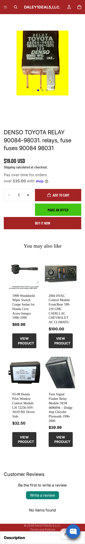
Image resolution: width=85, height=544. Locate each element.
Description (14, 537)
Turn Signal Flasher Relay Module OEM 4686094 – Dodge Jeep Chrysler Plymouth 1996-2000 (60, 407)
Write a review (42, 495)
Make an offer (58, 210)
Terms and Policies (42, 529)
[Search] (15, 7)
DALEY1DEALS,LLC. (48, 525)
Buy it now (42, 223)
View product (26, 340)
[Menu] (5, 7)
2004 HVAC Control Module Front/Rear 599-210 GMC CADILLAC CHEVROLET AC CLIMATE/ (59, 309)
